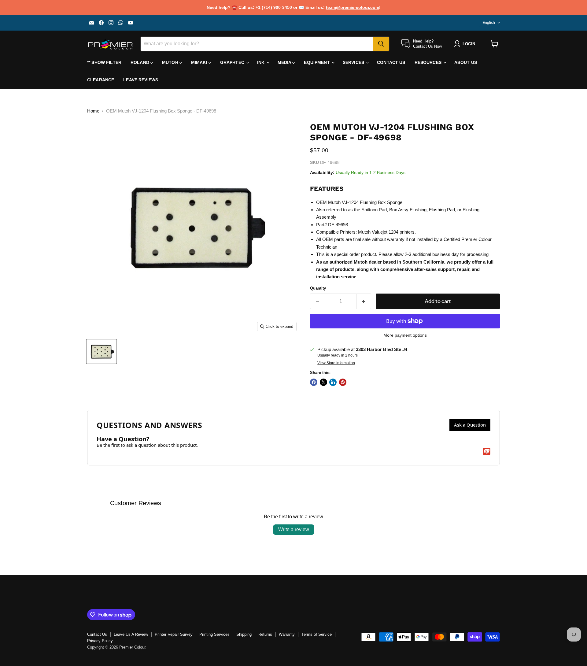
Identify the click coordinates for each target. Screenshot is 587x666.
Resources (429, 62)
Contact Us (391, 62)
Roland (140, 62)
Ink (261, 62)
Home (93, 110)
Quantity (318, 288)
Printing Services (214, 634)
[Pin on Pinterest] (342, 382)
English (488, 22)
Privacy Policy (100, 640)
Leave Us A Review (131, 634)
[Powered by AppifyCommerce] (486, 451)
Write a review (293, 529)
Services (354, 62)
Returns (265, 634)
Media (285, 62)
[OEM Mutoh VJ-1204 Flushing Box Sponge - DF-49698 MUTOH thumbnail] (101, 351)
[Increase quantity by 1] (363, 301)
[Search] (381, 44)
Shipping (244, 634)
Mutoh (170, 62)
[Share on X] (323, 382)
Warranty (287, 634)
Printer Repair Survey (174, 634)
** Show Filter (104, 62)
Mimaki (200, 62)
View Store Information (336, 363)
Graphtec (233, 62)
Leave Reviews (140, 79)
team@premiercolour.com (352, 7)
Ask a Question (470, 425)
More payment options (405, 335)
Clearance (100, 79)
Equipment (317, 62)
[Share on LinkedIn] (333, 382)
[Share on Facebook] (313, 382)
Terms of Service (316, 634)
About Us (465, 62)
